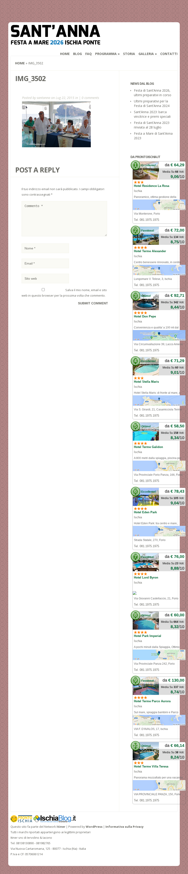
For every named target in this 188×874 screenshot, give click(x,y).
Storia (129, 54)
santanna (43, 98)
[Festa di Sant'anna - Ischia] (55, 41)
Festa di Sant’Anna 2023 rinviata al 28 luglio (151, 124)
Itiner (61, 827)
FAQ (88, 54)
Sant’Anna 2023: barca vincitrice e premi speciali (152, 114)
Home (65, 54)
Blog (77, 54)
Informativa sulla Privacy (124, 827)
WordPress (94, 827)
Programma (106, 54)
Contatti (168, 54)
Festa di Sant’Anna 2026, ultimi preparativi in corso (152, 92)
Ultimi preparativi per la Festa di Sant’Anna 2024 (151, 103)
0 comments (90, 98)
